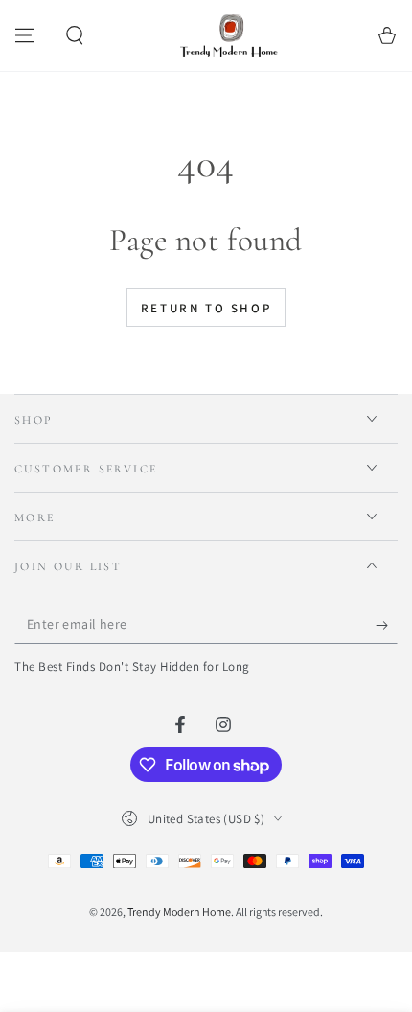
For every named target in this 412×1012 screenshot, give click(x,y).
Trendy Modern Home (179, 912)
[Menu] (25, 35)
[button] (75, 35)
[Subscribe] (387, 625)
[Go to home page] (231, 35)
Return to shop (206, 308)
